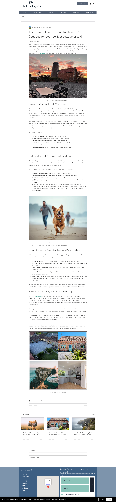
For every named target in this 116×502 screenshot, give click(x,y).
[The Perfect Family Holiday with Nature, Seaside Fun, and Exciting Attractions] (32, 424)
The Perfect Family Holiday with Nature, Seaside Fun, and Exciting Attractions (32, 434)
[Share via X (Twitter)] (33, 401)
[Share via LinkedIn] (37, 401)
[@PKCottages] (91, 4)
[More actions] (86, 27)
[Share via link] (41, 401)
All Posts (23, 16)
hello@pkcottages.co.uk (28, 476)
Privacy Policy (62, 499)
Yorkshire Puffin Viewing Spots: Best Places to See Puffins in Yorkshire (83, 434)
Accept (109, 499)
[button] (93, 16)
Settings (102, 499)
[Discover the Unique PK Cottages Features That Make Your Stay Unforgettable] (58, 424)
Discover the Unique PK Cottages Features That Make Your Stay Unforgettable (57, 434)
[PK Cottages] (93, 4)
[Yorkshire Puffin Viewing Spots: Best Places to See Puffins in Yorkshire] (83, 424)
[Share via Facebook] (29, 401)
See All (93, 414)
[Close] (114, 499)
